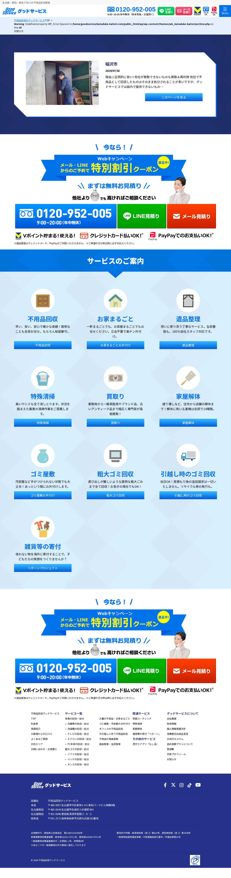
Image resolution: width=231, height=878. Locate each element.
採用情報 (171, 723)
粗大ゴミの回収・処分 (77, 749)
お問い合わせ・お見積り (44, 749)
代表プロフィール (176, 754)
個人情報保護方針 (176, 728)
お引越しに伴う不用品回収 (113, 733)
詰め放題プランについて (180, 744)
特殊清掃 (137, 723)
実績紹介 (35, 728)
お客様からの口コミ (41, 733)
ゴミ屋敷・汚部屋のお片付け (114, 723)
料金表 (34, 723)
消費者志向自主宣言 (177, 733)
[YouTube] (197, 785)
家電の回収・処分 (74, 718)
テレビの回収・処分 (78, 733)
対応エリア (37, 744)
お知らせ (171, 759)
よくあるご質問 (39, 739)
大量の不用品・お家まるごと (114, 718)
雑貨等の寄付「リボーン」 (147, 733)
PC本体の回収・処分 (78, 744)
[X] (173, 785)
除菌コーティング (142, 718)
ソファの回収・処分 (78, 754)
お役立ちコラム (175, 739)
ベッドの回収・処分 (78, 759)
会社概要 (171, 718)
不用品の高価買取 (108, 739)
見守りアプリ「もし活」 (146, 744)
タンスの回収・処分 (78, 764)
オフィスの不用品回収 (111, 728)
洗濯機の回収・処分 (78, 728)
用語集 (170, 749)
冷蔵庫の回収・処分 (78, 723)
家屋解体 (137, 728)
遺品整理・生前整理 (110, 744)
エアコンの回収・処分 (79, 739)
